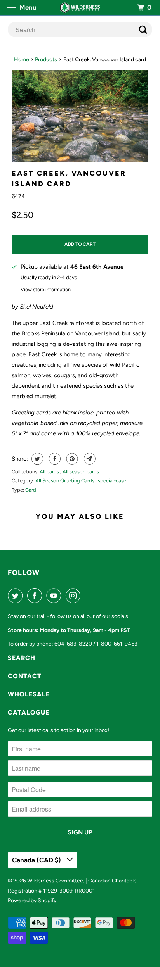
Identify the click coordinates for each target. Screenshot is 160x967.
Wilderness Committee (55, 880)
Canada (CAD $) (37, 860)
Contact (25, 676)
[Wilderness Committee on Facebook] (36, 595)
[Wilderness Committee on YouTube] (55, 595)
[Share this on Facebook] (54, 459)
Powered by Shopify (32, 900)
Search (21, 657)
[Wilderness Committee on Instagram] (74, 595)
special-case (112, 481)
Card (30, 490)
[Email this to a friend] (89, 459)
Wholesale (29, 694)
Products (46, 59)
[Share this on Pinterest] (71, 459)
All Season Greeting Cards (65, 481)
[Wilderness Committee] (80, 7)
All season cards (81, 472)
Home (21, 59)
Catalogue (28, 712)
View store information (46, 289)
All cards (50, 472)
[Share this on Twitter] (36, 459)
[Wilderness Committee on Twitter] (17, 595)
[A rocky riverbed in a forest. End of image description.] (80, 116)
